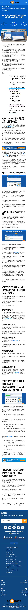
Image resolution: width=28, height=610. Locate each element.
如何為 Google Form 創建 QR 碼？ (14, 561)
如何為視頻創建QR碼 (11, 559)
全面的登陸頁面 (16, 101)
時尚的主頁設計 (16, 91)
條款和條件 (24, 590)
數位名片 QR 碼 (9, 552)
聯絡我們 (3, 584)
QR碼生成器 (10, 126)
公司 (2, 589)
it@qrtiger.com (23, 582)
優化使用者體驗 (16, 96)
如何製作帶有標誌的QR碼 (12, 563)
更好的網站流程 (16, 94)
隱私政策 (25, 594)
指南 (2, 581)
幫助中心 (3, 586)
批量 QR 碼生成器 (10, 554)
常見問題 (3, 582)
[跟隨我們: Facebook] (18, 527)
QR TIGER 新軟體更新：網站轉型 (17, 76)
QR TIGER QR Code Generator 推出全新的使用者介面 (13, 9)
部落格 (7, 7)
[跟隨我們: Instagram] (14, 527)
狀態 (2, 592)
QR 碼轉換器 (9, 572)
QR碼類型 (16, 372)
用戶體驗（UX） (15, 340)
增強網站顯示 (15, 98)
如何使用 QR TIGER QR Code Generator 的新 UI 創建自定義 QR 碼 (17, 106)
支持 (26, 581)
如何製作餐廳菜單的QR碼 (12, 570)
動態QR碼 (9, 436)
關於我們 (3, 590)
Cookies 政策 (24, 596)
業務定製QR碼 (8, 319)
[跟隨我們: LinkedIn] (5, 527)
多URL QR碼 (9, 550)
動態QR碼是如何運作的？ (12, 547)
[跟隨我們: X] (22, 527)
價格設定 (3, 596)
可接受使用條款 (23, 592)
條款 (26, 589)
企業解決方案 (4, 594)
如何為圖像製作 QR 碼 (11, 557)
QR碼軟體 (16, 252)
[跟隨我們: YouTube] (9, 527)
